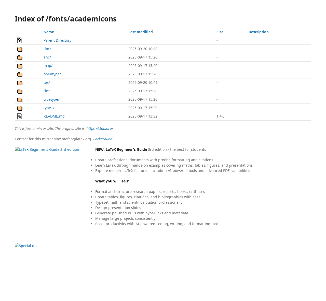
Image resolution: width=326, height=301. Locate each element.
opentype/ (52, 74)
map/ (48, 65)
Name (49, 31)
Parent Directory (57, 40)
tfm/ (47, 90)
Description (259, 31)
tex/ (47, 82)
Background (102, 138)
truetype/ (51, 99)
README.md (54, 116)
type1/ (49, 107)
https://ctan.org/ (100, 128)
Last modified (140, 31)
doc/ (47, 48)
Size (219, 31)
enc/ (47, 57)
